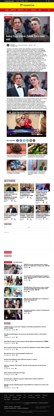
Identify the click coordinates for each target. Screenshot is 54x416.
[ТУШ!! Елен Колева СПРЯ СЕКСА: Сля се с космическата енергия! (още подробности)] (13, 308)
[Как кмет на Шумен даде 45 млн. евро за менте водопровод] (11, 212)
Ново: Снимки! (7, 399)
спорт (24, 397)
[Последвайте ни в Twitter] (49, 1)
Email (29, 227)
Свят (26, 10)
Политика (33, 10)
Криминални (37, 395)
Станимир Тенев (13, 45)
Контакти (11, 406)
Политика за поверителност (31, 402)
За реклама (22, 1)
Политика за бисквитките (22, 408)
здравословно (7, 397)
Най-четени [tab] (8, 262)
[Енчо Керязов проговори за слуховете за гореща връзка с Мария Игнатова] (13, 319)
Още (40, 10)
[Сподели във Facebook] (17, 140)
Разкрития (13, 10)
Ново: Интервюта (16, 399)
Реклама (6, 406)
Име (5, 227)
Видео (38, 397)
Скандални (44, 395)
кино (20, 397)
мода (43, 397)
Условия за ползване (43, 402)
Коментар (6, 232)
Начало (17, 1)
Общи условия (17, 406)
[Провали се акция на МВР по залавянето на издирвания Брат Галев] (27, 191)
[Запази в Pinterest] (30, 140)
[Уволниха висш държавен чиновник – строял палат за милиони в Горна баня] (27, 212)
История (14, 397)
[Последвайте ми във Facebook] (46, 1)
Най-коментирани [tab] (17, 262)
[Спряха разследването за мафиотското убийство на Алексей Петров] (43, 212)
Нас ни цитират (31, 397)
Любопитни (20, 10)
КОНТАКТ (26, 1)
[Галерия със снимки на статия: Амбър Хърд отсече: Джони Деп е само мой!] (27, 29)
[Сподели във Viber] (20, 140)
